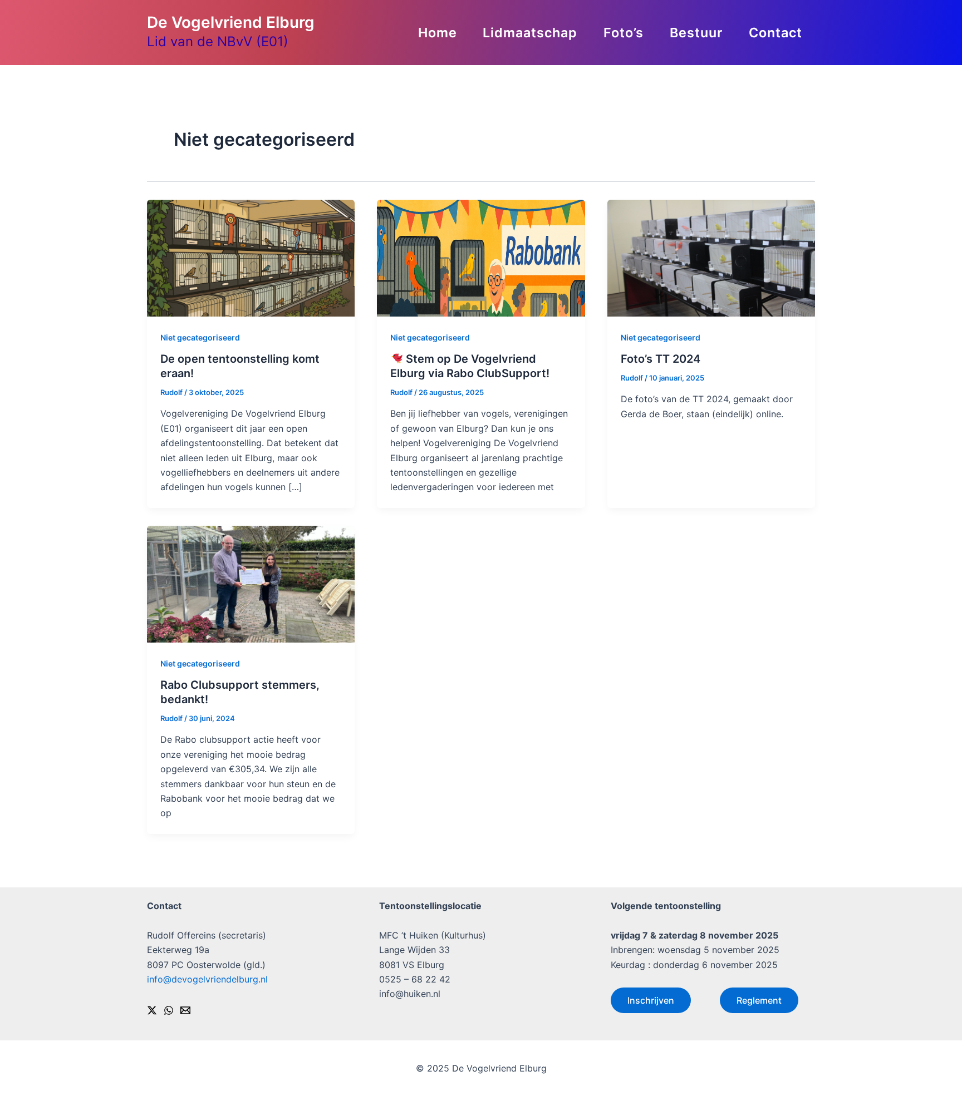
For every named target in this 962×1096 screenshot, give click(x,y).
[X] (152, 1010)
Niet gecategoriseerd (200, 337)
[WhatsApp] (169, 1010)
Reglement (759, 1000)
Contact (775, 32)
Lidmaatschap (530, 32)
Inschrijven (650, 1000)
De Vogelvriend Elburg (231, 22)
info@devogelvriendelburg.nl (207, 979)
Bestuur (696, 32)
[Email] (185, 1010)
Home (437, 32)
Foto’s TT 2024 (660, 359)
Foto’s (623, 32)
